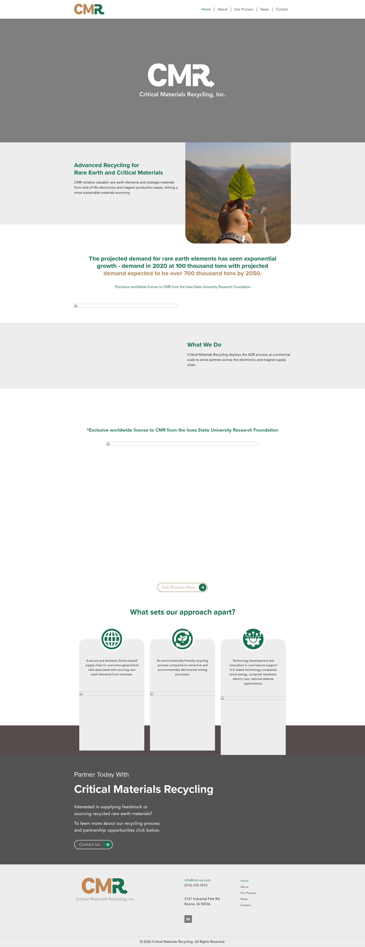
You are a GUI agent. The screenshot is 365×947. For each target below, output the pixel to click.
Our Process (243, 9)
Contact (282, 9)
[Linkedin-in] (188, 919)
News (264, 9)
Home (206, 9)
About (222, 9)
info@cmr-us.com (197, 880)
